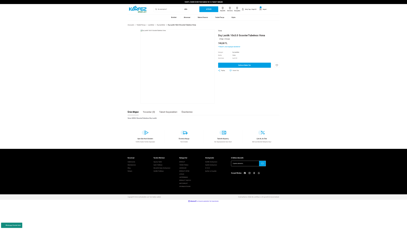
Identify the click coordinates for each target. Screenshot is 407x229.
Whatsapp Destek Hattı (13, 225)
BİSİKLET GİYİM (184, 171)
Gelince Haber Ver (244, 65)
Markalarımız (132, 165)
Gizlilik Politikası (158, 171)
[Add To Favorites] (276, 65)
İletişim (130, 171)
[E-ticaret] (203, 201)
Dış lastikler (235, 52)
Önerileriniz (187, 112)
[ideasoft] (192, 201)
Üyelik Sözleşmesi (211, 165)
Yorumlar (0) (149, 112)
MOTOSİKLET (183, 183)
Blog (129, 168)
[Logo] (139, 9)
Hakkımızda (131, 162)
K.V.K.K (207, 168)
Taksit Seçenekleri (168, 112)
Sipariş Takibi (157, 162)
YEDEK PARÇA (183, 165)
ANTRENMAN (183, 177)
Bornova (230, 10)
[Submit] (262, 163)
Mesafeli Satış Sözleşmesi (161, 168)
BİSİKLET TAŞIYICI (185, 180)
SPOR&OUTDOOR (184, 186)
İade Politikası (157, 165)
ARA (185, 9)
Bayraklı (222, 10)
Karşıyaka (237, 10)
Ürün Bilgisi (133, 112)
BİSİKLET (182, 162)
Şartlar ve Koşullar (211, 171)
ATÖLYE (181, 174)
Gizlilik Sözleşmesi (211, 162)
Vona (234, 55)
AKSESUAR (182, 168)
